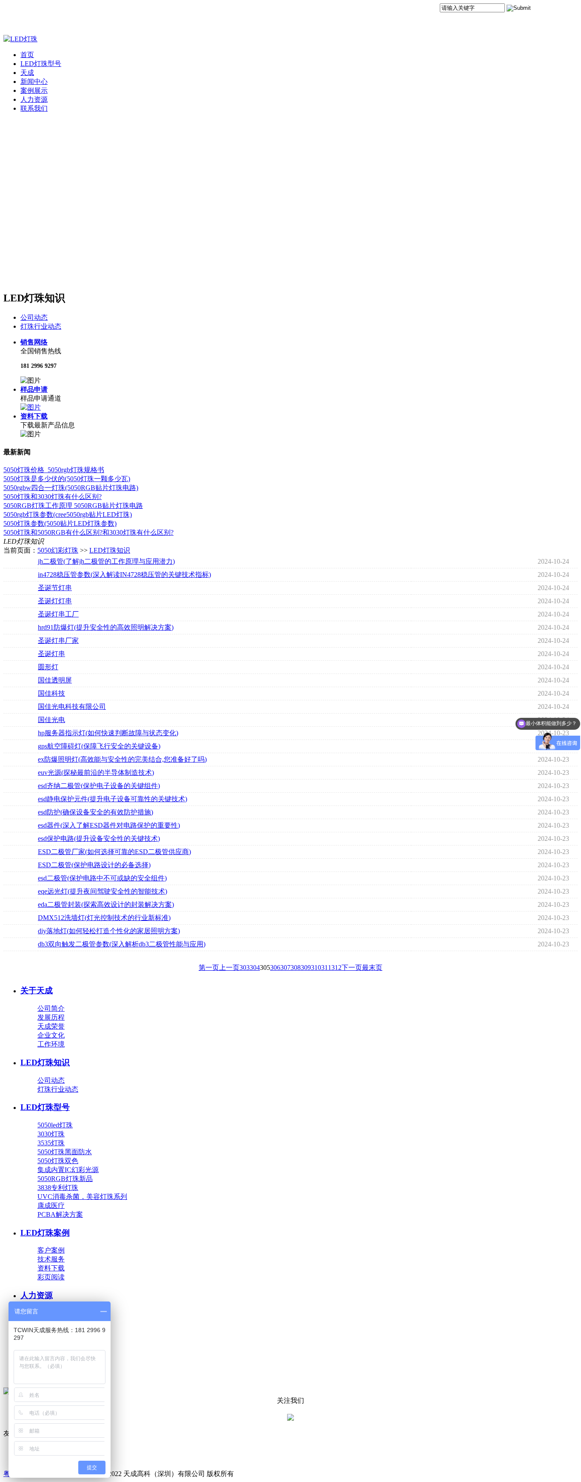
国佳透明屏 (55, 680)
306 (275, 967)
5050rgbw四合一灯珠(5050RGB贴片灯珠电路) (70, 487)
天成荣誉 (51, 1026)
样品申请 (34, 389)
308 (295, 967)
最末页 (372, 967)
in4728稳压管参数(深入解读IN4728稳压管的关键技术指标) (124, 574)
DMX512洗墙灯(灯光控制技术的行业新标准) (104, 917)
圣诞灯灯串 (55, 601)
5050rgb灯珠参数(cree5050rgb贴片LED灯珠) (67, 514)
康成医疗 (51, 1205)
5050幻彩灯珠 (57, 550)
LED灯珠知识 (109, 550)
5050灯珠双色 (57, 1160)
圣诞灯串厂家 (58, 640)
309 (306, 967)
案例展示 (34, 90)
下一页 (352, 967)
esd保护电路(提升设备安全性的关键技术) (99, 838)
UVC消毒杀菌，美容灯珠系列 (82, 1196)
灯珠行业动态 (40, 326)
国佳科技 (51, 693)
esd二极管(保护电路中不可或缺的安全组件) (102, 878)
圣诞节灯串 (55, 587)
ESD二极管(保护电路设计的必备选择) (94, 865)
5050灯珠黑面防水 (64, 1151)
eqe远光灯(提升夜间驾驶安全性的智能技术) (102, 891)
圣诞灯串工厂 (58, 614)
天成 (27, 72)
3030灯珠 (51, 1134)
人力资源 (34, 99)
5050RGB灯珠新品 (65, 1178)
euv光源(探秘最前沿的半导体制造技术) (96, 772)
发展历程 (51, 1017)
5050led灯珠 (55, 1125)
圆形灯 (48, 667)
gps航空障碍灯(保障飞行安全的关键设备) (99, 746)
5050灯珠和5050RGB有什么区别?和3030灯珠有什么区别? (88, 532)
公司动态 (34, 317)
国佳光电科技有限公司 (72, 706)
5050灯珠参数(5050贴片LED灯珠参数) (60, 523)
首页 (27, 54)
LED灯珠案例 (45, 1232)
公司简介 (51, 1008)
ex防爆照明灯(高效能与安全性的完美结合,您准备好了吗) (122, 759)
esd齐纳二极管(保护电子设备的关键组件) (99, 785)
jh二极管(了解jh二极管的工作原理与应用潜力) (106, 561)
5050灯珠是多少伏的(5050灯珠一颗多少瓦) (66, 478)
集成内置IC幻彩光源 (68, 1169)
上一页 (229, 967)
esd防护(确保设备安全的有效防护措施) (95, 812)
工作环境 (51, 1044)
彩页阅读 (51, 1277)
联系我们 (34, 108)
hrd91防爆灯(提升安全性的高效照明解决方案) (106, 627)
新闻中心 (34, 81)
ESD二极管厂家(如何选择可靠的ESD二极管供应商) (114, 851)
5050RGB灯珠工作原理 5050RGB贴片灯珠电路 (73, 505)
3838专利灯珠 (57, 1187)
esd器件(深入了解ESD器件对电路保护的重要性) (109, 825)
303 (244, 967)
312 (336, 967)
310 (316, 967)
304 (255, 967)
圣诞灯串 (51, 653)
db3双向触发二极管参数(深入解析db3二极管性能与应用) (121, 944)
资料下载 (34, 416)
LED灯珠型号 (40, 63)
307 (285, 967)
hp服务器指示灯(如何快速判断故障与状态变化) (108, 733)
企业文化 (51, 1035)
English (567, 9)
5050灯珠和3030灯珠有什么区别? (52, 496)
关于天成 (36, 990)
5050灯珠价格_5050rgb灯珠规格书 (53, 469)
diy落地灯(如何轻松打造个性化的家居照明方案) (109, 930)
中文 (544, 9)
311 (326, 967)
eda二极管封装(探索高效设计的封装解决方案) (106, 904)
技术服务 (51, 1259)
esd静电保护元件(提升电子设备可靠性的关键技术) (112, 799)
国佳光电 (51, 719)
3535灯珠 (51, 1143)
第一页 (209, 967)
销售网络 (34, 342)
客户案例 (51, 1250)
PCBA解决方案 (60, 1214)
